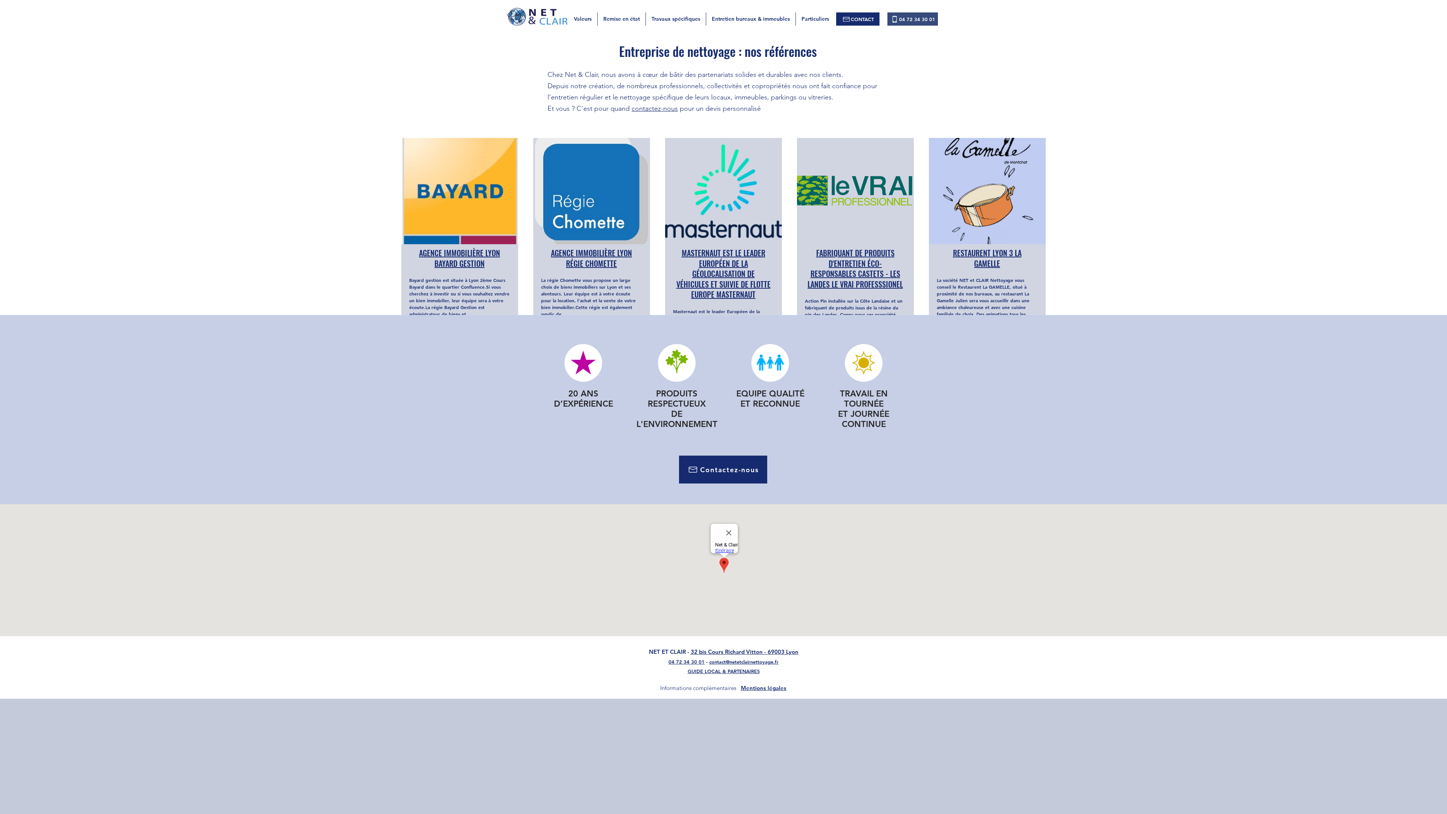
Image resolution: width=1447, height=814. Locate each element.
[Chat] (676, 363)
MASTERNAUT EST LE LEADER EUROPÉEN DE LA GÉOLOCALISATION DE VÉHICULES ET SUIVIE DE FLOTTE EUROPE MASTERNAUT (723, 273)
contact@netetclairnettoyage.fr (744, 662)
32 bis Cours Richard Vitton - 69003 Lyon (744, 651)
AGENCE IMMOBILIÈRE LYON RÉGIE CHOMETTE (591, 258)
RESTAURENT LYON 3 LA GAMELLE (987, 258)
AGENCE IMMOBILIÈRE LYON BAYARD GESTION (459, 258)
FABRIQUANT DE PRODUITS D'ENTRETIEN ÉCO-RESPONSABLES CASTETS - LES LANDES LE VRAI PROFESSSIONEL (855, 268)
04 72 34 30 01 (686, 662)
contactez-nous (655, 108)
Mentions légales (763, 688)
